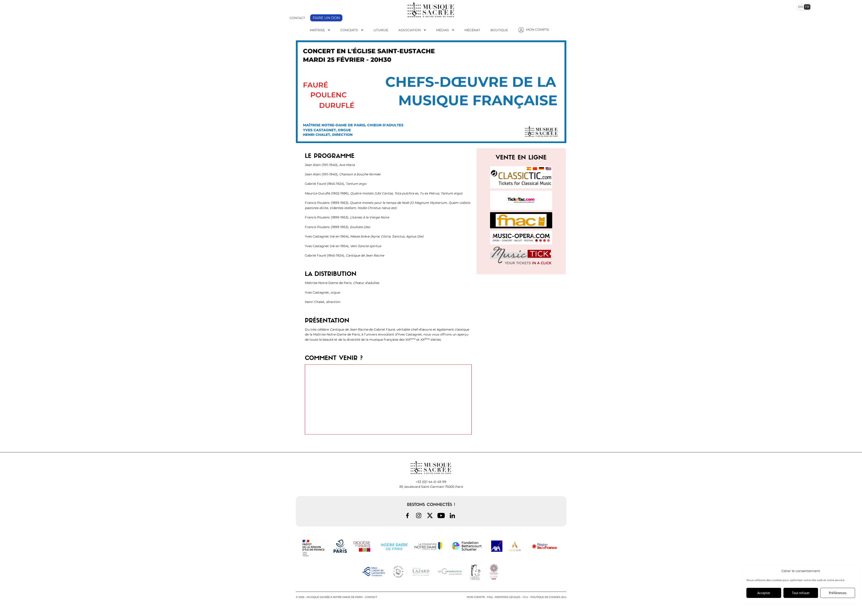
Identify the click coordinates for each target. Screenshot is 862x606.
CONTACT (297, 18)
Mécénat (472, 30)
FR (807, 7)
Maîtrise (317, 30)
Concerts (349, 30)
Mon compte (476, 597)
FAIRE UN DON (326, 18)
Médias (442, 30)
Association (409, 30)
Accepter (763, 593)
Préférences (838, 593)
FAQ (490, 597)
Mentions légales (507, 597)
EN (800, 7)
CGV (525, 597)
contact (371, 597)
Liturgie (381, 30)
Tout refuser (801, 593)
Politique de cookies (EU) (548, 597)
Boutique (499, 30)
